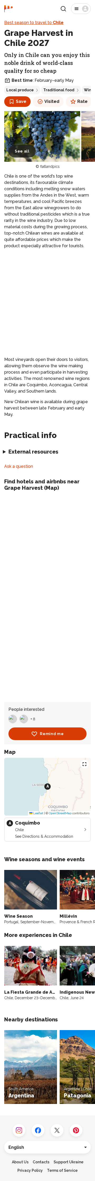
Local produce (20, 90)
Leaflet (37, 813)
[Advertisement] (47, 302)
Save (21, 101)
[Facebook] (38, 1130)
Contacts (41, 1162)
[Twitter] (57, 1130)
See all (22, 151)
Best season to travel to (34, 22)
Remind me (52, 734)
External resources (33, 452)
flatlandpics (50, 166)
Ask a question (18, 466)
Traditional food (58, 90)
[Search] (63, 8)
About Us (20, 1162)
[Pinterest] (76, 1130)
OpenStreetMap (60, 813)
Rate (82, 101)
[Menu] (81, 8)
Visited (51, 101)
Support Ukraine (68, 1162)
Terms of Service (62, 1170)
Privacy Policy (30, 1170)
